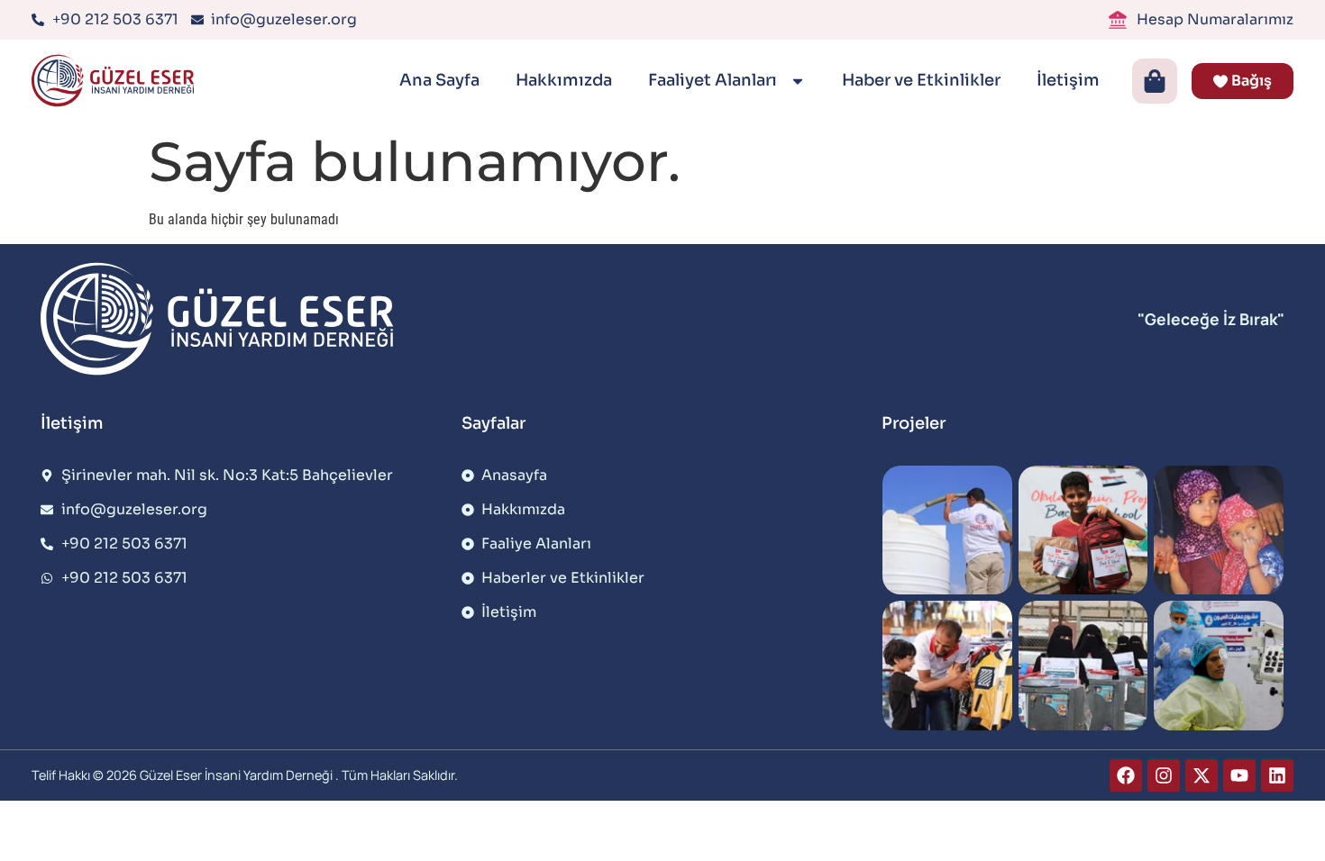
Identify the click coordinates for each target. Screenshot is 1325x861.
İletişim (1068, 80)
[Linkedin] (1277, 775)
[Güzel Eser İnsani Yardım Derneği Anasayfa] (117, 81)
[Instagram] (1163, 775)
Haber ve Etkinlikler (921, 80)
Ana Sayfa (439, 80)
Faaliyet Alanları (714, 80)
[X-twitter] (1201, 775)
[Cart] (1154, 81)
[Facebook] (1126, 775)
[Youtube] (1239, 775)
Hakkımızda (564, 80)
